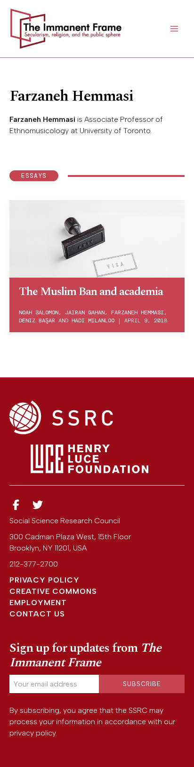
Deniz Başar (37, 320)
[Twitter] (38, 505)
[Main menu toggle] (174, 28)
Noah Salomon (38, 312)
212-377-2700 (33, 563)
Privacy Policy (44, 579)
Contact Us (37, 613)
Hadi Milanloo (93, 320)
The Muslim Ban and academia (91, 291)
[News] (16, 505)
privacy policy (32, 732)
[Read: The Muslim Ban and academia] (97, 238)
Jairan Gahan (85, 312)
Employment (38, 602)
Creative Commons (53, 591)
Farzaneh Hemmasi (137, 312)
